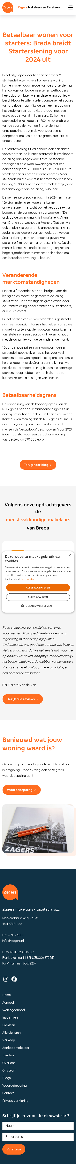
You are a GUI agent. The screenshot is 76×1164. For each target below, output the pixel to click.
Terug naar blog (36, 465)
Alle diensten (11, 1033)
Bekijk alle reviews (21, 699)
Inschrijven (10, 1017)
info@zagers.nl (13, 941)
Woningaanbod (13, 1010)
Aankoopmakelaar (15, 1048)
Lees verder (27, 579)
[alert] (38, 582)
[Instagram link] (5, 979)
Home (6, 995)
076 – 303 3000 (13, 935)
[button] (38, 606)
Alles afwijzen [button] (38, 597)
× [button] (69, 555)
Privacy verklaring (15, 1101)
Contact (8, 1093)
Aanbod (8, 1002)
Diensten (8, 1025)
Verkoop (8, 1040)
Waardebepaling (20, 790)
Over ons (8, 1063)
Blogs (6, 1078)
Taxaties (8, 1055)
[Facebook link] (14, 979)
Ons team (9, 1070)
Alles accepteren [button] (38, 587)
